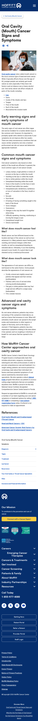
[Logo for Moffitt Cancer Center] (19, 497)
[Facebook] (4, 605)
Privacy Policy (7, 653)
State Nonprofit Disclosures (12, 665)
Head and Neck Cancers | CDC (13, 423)
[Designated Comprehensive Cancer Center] (5, 531)
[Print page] (3, 45)
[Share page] (7, 45)
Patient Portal (19, 622)
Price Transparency (9, 685)
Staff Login (19, 639)
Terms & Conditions (9, 657)
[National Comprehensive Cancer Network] (8, 541)
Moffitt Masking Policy (10, 681)
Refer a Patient (19, 628)
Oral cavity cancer (9, 74)
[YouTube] (23, 605)
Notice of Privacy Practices (12, 673)
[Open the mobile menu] (34, 6)
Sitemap (5, 689)
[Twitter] (10, 605)
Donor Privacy (7, 669)
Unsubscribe (6, 661)
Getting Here (19, 617)
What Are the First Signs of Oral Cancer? (19, 713)
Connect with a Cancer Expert (19, 519)
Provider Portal (19, 634)
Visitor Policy (6, 677)
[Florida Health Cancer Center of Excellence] (15, 531)
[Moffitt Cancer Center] (12, 5)
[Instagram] (17, 605)
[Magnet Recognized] (25, 531)
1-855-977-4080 (11, 596)
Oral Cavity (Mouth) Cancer (13, 16)
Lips (7, 95)
